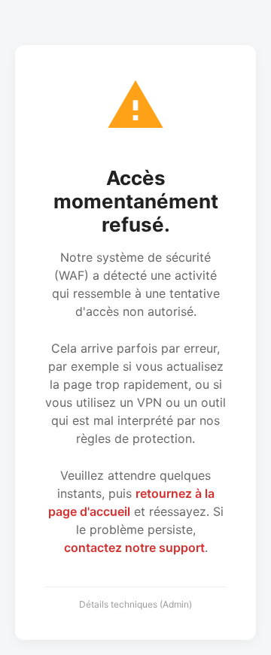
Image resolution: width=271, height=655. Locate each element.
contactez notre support (134, 547)
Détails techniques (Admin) (135, 604)
